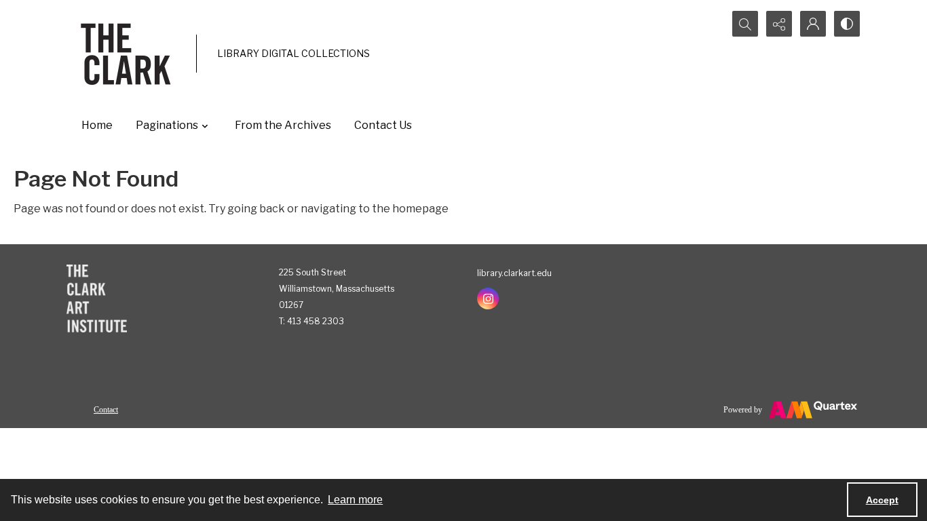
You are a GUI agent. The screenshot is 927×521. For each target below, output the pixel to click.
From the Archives (283, 125)
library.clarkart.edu (514, 273)
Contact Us (383, 125)
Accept (882, 500)
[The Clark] (128, 53)
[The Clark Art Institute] (97, 298)
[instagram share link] (488, 298)
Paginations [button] (167, 125)
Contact (106, 409)
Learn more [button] (355, 499)
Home (97, 125)
